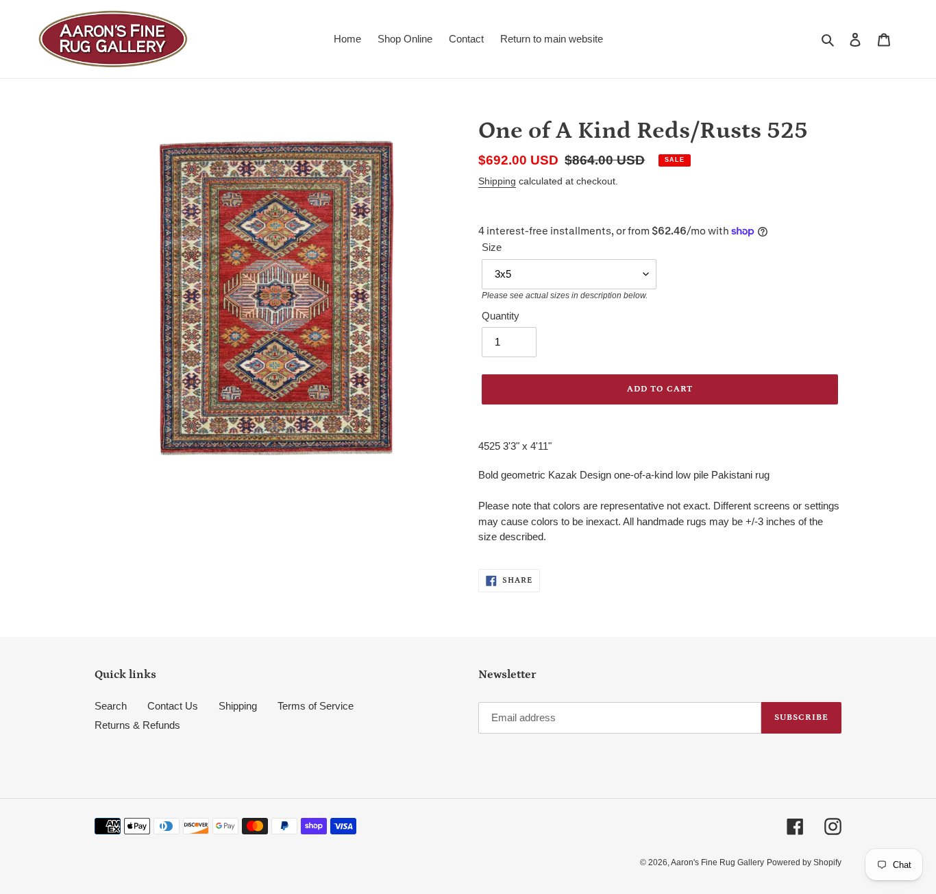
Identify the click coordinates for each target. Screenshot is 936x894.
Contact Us (172, 706)
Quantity (500, 316)
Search (111, 706)
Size (492, 247)
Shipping (497, 181)
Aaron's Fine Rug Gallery (717, 862)
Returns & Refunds (137, 725)
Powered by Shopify (804, 862)
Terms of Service (316, 706)
